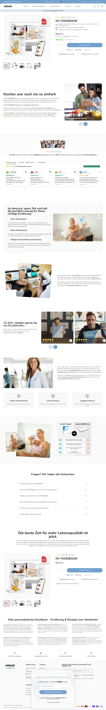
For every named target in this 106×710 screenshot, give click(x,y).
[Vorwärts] (47, 41)
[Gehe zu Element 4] (29, 66)
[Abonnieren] (91, 670)
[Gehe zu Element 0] (6, 66)
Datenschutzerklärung (14, 707)
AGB (20, 707)
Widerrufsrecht (6, 707)
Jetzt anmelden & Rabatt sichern (53, 692)
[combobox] (85, 1)
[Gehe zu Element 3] (22, 66)
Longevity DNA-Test (31, 668)
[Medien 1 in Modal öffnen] (26, 38)
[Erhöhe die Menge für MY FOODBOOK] (64, 45)
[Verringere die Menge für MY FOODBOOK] (57, 45)
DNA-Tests (42, 668)
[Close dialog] (73, 671)
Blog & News (29, 692)
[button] (21, 162)
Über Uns (28, 688)
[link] (19, 396)
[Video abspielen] (78, 227)
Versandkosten (66, 36)
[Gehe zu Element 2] (14, 66)
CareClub (28, 690)
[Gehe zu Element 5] (37, 66)
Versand (23, 707)
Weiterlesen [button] (9, 184)
